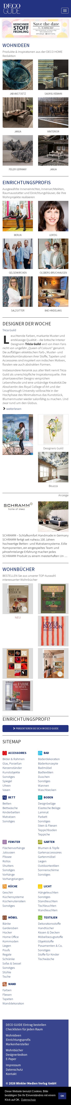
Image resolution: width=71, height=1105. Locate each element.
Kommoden (10, 941)
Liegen (42, 861)
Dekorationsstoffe (49, 923)
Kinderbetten (11, 812)
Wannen (43, 785)
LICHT (47, 886)
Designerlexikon (16, 1055)
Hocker (7, 932)
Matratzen (9, 817)
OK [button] (62, 1096)
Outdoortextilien (48, 866)
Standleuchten (48, 901)
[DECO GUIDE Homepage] (11, 8)
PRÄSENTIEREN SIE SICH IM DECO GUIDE (36, 728)
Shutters (8, 866)
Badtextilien (45, 772)
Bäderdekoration (49, 759)
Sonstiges (8, 777)
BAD (46, 753)
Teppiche (44, 834)
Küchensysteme (13, 897)
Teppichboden (47, 830)
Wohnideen (13, 1035)
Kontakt (11, 1074)
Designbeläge (47, 803)
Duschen (44, 777)
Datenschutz (14, 1069)
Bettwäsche (10, 808)
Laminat (43, 812)
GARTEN (48, 842)
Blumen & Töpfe (48, 848)
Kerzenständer (12, 768)
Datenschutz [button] (28, 1099)
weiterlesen (13, 409)
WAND (12, 984)
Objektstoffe (46, 941)
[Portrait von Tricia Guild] (17, 434)
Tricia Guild (9, 330)
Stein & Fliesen (47, 825)
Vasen (6, 790)
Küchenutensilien (14, 901)
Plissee (7, 857)
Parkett (42, 817)
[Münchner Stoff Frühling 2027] (35, 28)
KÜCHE (13, 886)
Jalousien (8, 852)
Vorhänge (8, 874)
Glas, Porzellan (12, 763)
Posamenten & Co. (50, 946)
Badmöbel (45, 768)
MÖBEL (13, 917)
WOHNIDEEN (16, 45)
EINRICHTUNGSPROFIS (26, 182)
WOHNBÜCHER (18, 569)
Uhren (6, 785)
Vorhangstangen (13, 879)
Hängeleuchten (48, 892)
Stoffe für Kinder (48, 954)
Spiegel (7, 781)
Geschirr (7, 892)
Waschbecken (47, 790)
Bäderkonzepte (48, 763)
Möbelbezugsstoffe (50, 937)
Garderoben (10, 928)
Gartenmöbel (46, 857)
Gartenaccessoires (50, 852)
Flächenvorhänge (13, 848)
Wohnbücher (14, 1050)
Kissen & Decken (49, 932)
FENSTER (14, 842)
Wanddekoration (13, 1003)
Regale (6, 954)
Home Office (10, 937)
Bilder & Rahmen (13, 759)
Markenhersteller (17, 1044)
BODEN (48, 797)
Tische (6, 976)
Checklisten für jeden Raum (24, 1029)
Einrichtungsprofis (18, 1040)
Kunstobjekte (11, 772)
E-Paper (11, 1059)
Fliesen (7, 994)
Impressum (13, 1065)
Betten (6, 803)
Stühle (6, 972)
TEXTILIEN (50, 917)
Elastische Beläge (49, 808)
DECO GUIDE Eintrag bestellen (26, 1025)
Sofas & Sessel (11, 963)
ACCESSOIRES (17, 753)
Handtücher (46, 928)
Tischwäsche (46, 959)
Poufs (6, 950)
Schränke (8, 959)
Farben (7, 990)
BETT (11, 797)
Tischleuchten (47, 906)
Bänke (6, 923)
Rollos (6, 861)
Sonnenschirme (48, 870)
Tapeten (7, 999)
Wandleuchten (47, 910)
